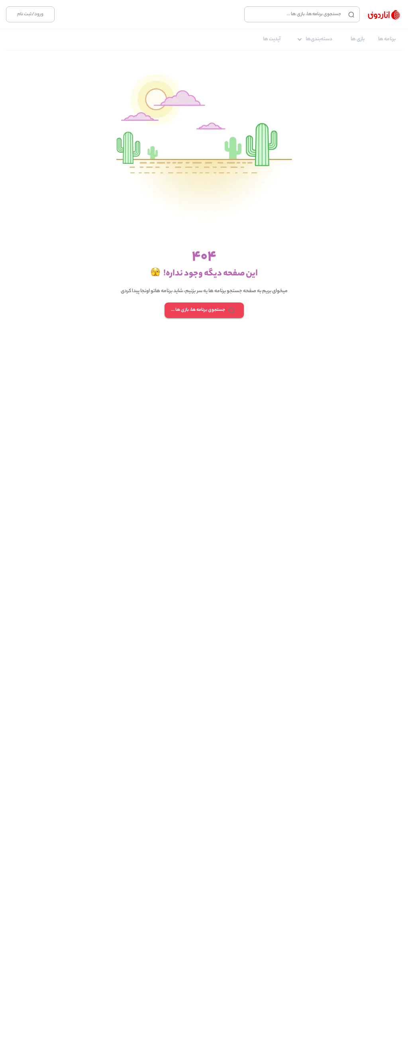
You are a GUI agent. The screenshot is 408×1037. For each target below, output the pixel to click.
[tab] (387, 39)
